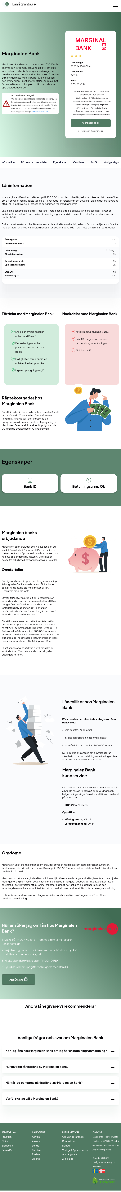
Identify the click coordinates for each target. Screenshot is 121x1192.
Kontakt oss (68, 1141)
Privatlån (7, 1137)
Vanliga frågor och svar (75, 1150)
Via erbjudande (88, 123)
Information (8, 162)
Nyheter (66, 1146)
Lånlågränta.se (24, 4)
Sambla (36, 1150)
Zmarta (36, 1159)
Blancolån (7, 1146)
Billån (5, 1141)
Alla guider (68, 1159)
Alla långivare (69, 1154)
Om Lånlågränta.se (73, 1137)
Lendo (35, 1146)
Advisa (36, 1137)
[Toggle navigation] (115, 3)
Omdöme (78, 162)
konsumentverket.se (40, 112)
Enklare (36, 1154)
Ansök (94, 162)
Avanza (36, 1141)
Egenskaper (60, 162)
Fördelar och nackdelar (34, 162)
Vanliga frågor (111, 162)
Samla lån (7, 1150)
